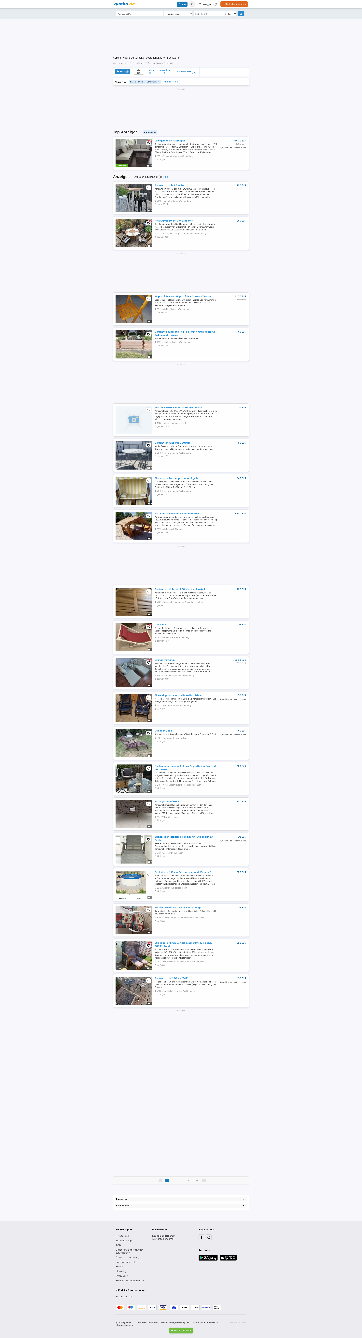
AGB (118, 1245)
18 (197, 1180)
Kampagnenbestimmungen (130, 1280)
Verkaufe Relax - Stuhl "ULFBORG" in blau (178, 407)
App (184, 4)
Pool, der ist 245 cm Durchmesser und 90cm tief (183, 872)
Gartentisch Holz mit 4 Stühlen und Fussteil (180, 589)
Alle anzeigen (150, 132)
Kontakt (120, 1266)
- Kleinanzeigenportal (164, 1237)
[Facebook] (201, 1237)
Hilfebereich (122, 1235)
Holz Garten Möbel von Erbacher (174, 220)
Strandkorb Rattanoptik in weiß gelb (176, 478)
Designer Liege (163, 730)
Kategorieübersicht (126, 1262)
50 (166, 177)
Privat (151, 71)
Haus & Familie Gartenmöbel (143, 81)
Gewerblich (164, 71)
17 (189, 1180)
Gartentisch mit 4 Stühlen (170, 185)
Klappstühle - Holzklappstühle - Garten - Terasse (183, 296)
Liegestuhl (160, 624)
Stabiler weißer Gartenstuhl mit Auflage (178, 907)
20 (161, 177)
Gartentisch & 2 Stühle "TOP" (171, 978)
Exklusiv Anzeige (124, 1296)
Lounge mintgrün (165, 660)
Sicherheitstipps (124, 1240)
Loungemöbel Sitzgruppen (170, 140)
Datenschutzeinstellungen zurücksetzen (129, 1251)
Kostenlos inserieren (235, 4)
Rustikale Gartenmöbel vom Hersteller (177, 513)
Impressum (122, 1275)
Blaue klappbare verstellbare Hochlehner (178, 695)
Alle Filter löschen (171, 82)
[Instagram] (208, 1237)
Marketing (121, 1271)
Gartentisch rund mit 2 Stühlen (172, 442)
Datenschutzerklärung (127, 1257)
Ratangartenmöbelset (167, 801)
